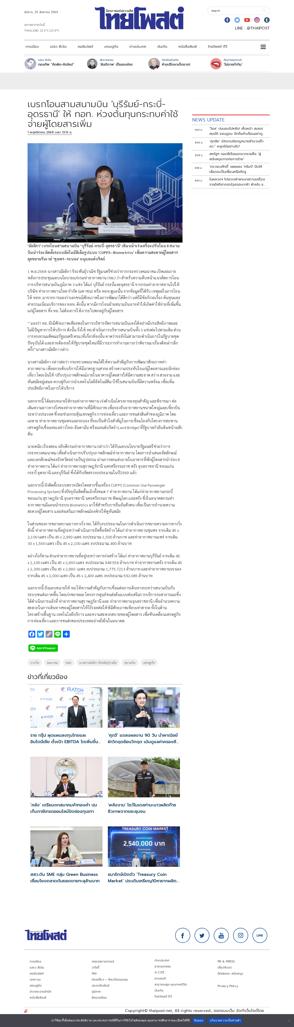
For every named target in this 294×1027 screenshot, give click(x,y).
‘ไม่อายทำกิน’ (233, 64)
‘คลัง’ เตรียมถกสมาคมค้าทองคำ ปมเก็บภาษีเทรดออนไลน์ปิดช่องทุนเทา (63, 808)
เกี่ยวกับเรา (225, 967)
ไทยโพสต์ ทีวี (217, 46)
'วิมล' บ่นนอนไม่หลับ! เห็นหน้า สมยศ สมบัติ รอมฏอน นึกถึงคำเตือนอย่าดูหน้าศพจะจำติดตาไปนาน (236, 131)
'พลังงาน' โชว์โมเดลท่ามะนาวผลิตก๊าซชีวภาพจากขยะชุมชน (142, 808)
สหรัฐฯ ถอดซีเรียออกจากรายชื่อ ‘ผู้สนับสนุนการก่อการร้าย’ (235, 156)
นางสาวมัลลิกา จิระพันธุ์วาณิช (98, 662)
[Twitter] (237, 20)
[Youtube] (247, 20)
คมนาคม (52, 662)
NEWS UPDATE (208, 119)
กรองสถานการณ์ (103, 961)
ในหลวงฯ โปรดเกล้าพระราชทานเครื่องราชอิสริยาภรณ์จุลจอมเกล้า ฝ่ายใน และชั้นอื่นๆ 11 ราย (238, 182)
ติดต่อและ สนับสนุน (230, 973)
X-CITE (159, 972)
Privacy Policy (228, 986)
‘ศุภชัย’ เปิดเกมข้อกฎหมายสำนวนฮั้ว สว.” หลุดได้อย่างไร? (236, 144)
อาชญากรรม (163, 966)
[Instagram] (257, 20)
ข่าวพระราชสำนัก (40, 991)
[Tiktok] (267, 20)
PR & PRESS (226, 961)
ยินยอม (198, 1020)
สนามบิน (130, 662)
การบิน (34, 662)
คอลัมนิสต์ (85, 46)
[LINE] (260, 935)
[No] (288, 1020)
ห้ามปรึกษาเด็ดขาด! (176, 64)
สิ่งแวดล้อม (99, 997)
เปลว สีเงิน (58, 46)
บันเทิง (162, 46)
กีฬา (94, 973)
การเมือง (32, 46)
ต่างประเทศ (137, 46)
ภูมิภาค (96, 991)
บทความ (35, 979)
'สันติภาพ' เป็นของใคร (116, 64)
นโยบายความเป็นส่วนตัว (225, 1020)
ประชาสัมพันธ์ (101, 985)
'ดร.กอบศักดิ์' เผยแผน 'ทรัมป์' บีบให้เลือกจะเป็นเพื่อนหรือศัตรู (235, 169)
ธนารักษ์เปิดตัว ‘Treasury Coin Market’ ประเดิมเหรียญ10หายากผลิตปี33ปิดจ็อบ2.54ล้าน (142, 880)
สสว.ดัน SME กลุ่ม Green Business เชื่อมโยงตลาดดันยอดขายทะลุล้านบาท (65, 877)
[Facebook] (227, 20)
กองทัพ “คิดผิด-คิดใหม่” (56, 64)
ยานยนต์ (160, 978)
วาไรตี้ (95, 967)
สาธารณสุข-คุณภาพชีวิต (171, 984)
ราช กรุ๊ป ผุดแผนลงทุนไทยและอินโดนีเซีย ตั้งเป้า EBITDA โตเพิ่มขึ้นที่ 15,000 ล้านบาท (65, 741)
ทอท (68, 662)
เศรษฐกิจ (111, 46)
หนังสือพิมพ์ (187, 46)
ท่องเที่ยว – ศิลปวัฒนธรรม (110, 979)
